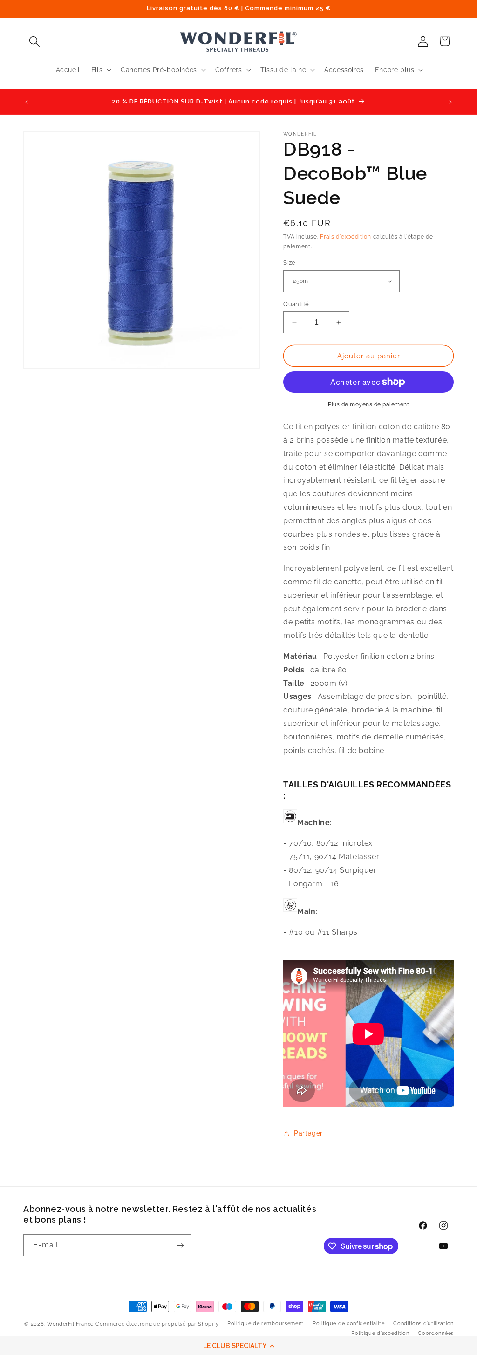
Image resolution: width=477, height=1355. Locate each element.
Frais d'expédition (345, 236)
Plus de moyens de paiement (368, 404)
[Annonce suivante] (450, 102)
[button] (238, 1345)
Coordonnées (436, 1333)
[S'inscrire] (180, 1245)
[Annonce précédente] (26, 102)
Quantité (296, 304)
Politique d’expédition (380, 1333)
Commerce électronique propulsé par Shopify (156, 1324)
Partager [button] (308, 1133)
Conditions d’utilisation (423, 1324)
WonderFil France (70, 1324)
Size (289, 262)
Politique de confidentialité (349, 1324)
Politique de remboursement (265, 1324)
